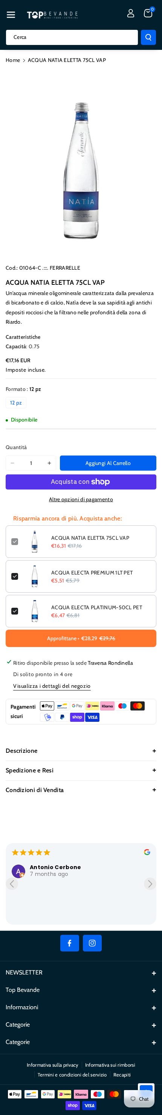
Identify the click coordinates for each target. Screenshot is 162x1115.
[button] (11, 15)
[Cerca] (148, 37)
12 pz (16, 402)
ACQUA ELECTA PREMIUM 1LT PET (92, 572)
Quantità (16, 447)
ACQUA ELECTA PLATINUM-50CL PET (96, 607)
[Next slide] (150, 883)
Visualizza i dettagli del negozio (52, 686)
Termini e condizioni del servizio (72, 1075)
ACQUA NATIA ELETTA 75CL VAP (90, 537)
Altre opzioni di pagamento (81, 499)
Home (13, 60)
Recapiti (122, 1075)
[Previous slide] (12, 883)
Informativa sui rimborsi (110, 1065)
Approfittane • (81, 638)
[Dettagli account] (130, 13)
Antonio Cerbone (55, 867)
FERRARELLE (65, 267)
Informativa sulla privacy (53, 1065)
